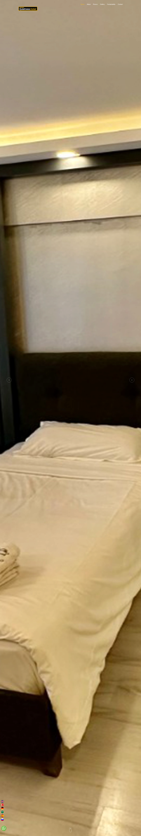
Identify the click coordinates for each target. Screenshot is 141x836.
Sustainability (111, 4)
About (89, 4)
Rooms (95, 4)
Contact (120, 4)
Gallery (102, 4)
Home (82, 4)
